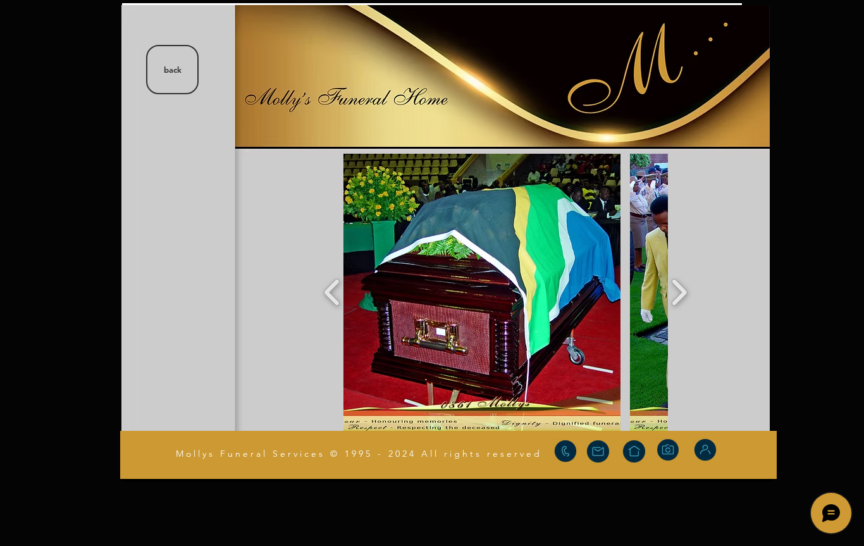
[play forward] (679, 292)
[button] (481, 292)
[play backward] (332, 292)
